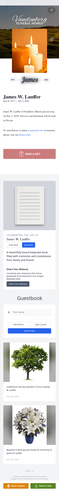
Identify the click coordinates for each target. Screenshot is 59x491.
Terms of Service (37, 479)
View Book (13, 245)
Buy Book (28, 245)
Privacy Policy (22, 479)
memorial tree (36, 130)
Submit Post (29, 330)
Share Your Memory (18, 284)
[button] (29, 362)
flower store (25, 134)
